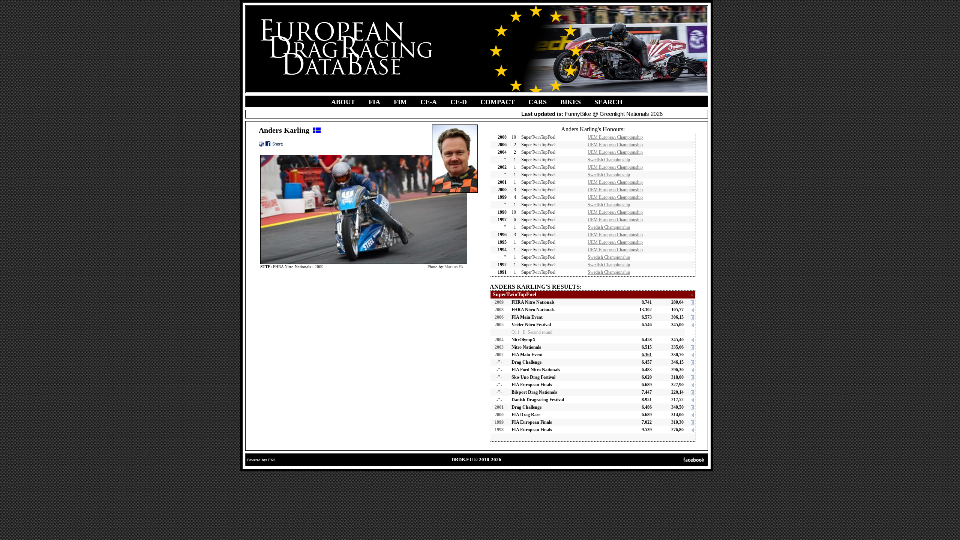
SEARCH (608, 102)
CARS (537, 102)
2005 (499, 324)
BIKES (570, 102)
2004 (499, 339)
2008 (499, 309)
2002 (499, 354)
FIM (400, 102)
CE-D (458, 102)
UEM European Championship (615, 137)
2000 (499, 414)
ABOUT (343, 102)
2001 (499, 407)
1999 (499, 422)
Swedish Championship (609, 159)
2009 (499, 302)
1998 (499, 429)
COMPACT (497, 102)
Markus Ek (454, 266)
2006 (499, 317)
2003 (499, 347)
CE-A (428, 102)
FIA (374, 102)
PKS (272, 460)
